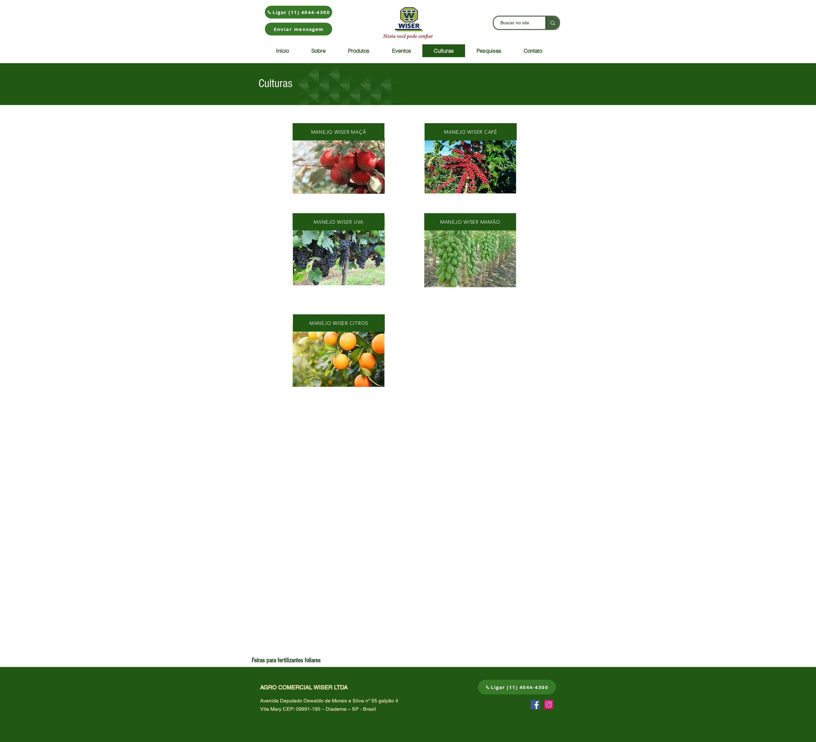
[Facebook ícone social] (535, 704)
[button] (298, 29)
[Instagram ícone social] (548, 704)
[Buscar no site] (552, 23)
